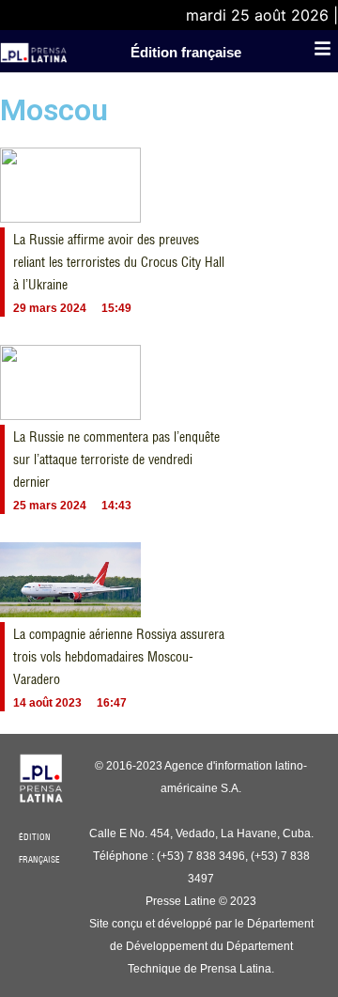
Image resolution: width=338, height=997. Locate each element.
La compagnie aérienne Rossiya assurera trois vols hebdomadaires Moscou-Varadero (118, 657)
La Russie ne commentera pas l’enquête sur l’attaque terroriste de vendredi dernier (116, 459)
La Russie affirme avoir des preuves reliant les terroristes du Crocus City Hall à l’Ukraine (118, 262)
